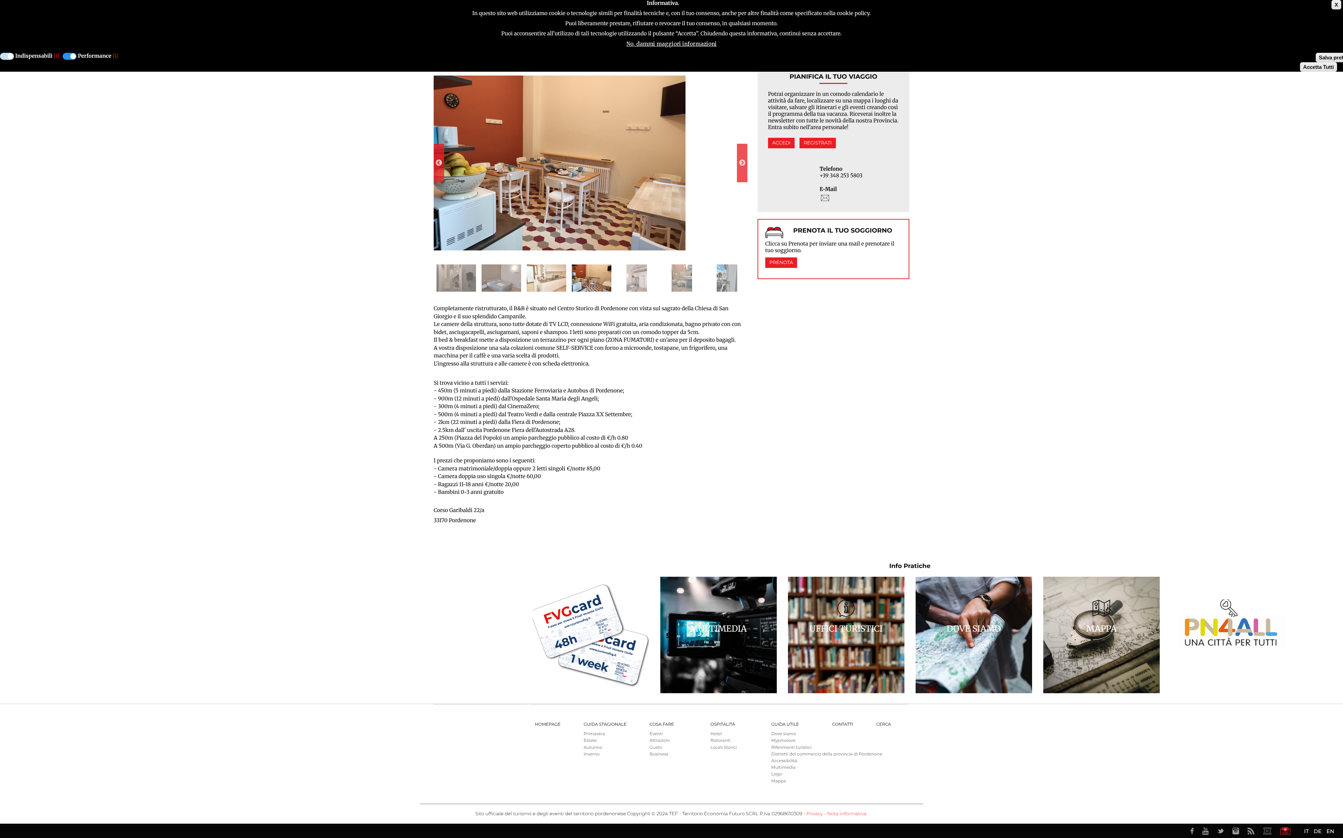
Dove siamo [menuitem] (783, 734)
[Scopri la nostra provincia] (1267, 831)
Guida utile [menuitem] (785, 724)
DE (1317, 831)
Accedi (781, 143)
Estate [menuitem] (590, 740)
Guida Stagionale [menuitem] (605, 724)
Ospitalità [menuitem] (722, 724)
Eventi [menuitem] (656, 734)
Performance (95, 56)
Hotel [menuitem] (716, 734)
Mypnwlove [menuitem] (783, 740)
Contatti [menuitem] (842, 724)
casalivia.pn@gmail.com (825, 198)
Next (742, 163)
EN (1330, 831)
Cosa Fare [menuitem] (661, 724)
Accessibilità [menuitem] (784, 761)
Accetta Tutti (1318, 67)
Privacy (814, 814)
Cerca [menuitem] (883, 724)
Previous (439, 163)
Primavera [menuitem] (594, 734)
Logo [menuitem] (776, 774)
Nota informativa (846, 814)
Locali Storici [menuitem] (723, 747)
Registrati (818, 143)
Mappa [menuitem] (778, 781)
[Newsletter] (1285, 831)
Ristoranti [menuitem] (720, 740)
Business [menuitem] (658, 754)
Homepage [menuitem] (548, 724)
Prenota (781, 262)
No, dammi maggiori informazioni (671, 44)
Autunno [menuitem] (593, 747)
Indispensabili (33, 56)
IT (1306, 831)
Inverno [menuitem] (592, 754)
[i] (56, 56)
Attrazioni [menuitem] (659, 740)
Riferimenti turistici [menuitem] (791, 747)
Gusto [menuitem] (655, 747)
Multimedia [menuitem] (783, 767)
